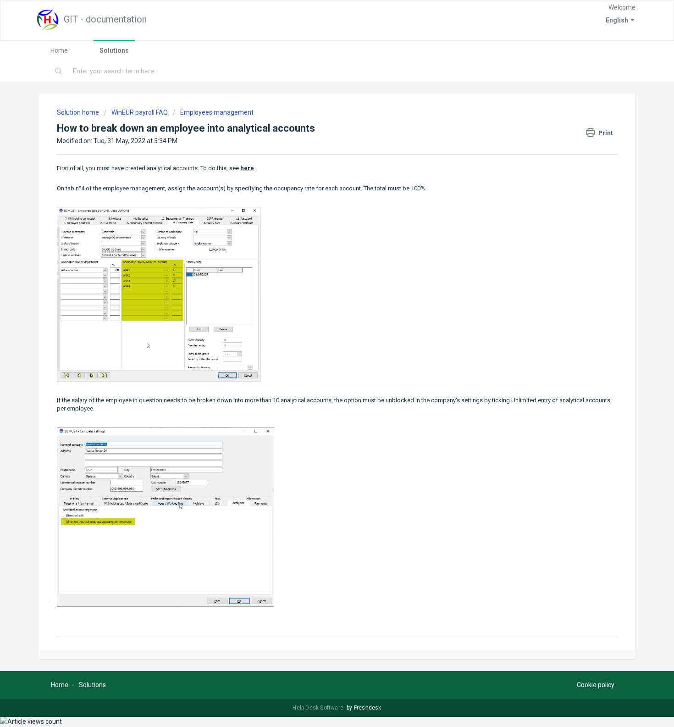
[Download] (320, 247)
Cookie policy (595, 684)
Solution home (78, 112)
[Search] (59, 71)
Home (59, 50)
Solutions (114, 50)
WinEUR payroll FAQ (139, 112)
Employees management (217, 112)
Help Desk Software (319, 708)
